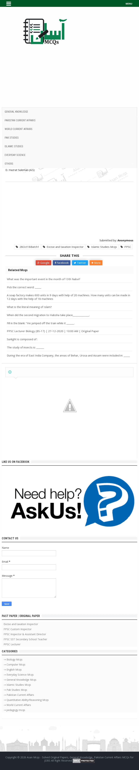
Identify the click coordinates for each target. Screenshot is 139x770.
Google (44, 262)
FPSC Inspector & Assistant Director (25, 634)
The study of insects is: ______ (25, 347)
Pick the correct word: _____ (24, 287)
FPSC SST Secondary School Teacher (25, 639)
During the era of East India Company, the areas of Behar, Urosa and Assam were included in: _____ (68, 355)
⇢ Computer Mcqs (14, 664)
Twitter (81, 262)
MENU (129, 3)
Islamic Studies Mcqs (103, 247)
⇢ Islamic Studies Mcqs (17, 684)
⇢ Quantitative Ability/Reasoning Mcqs (26, 700)
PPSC (127, 247)
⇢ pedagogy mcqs (14, 710)
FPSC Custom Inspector (17, 629)
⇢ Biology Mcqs (13, 659)
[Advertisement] (69, 76)
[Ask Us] (69, 503)
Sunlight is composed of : (22, 339)
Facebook (62, 262)
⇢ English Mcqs (13, 669)
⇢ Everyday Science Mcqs (19, 674)
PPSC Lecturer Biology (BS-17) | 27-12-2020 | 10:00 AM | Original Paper (53, 331)
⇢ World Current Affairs (17, 705)
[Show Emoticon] (9, 372)
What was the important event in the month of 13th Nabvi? (43, 279)
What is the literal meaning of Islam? (29, 307)
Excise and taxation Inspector (64, 247)
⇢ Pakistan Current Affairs (19, 695)
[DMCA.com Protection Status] (84, 760)
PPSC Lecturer (12, 644)
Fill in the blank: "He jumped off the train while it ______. (41, 323)
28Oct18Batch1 (28, 247)
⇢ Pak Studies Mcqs (15, 689)
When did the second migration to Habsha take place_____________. (48, 315)
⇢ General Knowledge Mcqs (20, 679)
